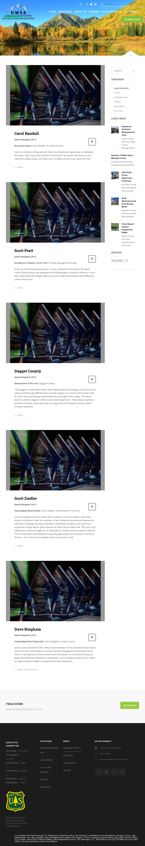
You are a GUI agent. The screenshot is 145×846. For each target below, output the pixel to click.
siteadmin (18, 116)
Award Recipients (45, 119)
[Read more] (92, 145)
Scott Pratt (23, 250)
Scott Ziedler (25, 498)
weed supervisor (31, 670)
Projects (117, 101)
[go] (102, 4)
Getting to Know (60, 119)
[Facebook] (87, 4)
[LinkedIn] (95, 4)
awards (20, 167)
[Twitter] (91, 4)
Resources (118, 110)
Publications (119, 106)
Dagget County (27, 371)
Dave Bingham (27, 629)
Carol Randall (26, 133)
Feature (117, 92)
